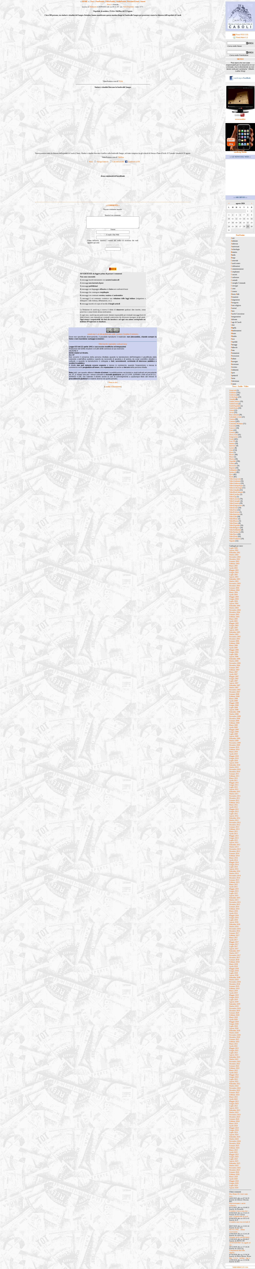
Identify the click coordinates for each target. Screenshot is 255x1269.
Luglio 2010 (233, 761)
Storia (231, 477)
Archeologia (233, 397)
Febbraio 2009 (234, 723)
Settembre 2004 (234, 606)
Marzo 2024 (233, 1123)
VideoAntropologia (236, 486)
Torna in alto (112, 382)
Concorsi (232, 428)
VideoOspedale (128, 7)
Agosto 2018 (233, 975)
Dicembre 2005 (234, 639)
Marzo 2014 (233, 858)
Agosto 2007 (233, 683)
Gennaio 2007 (234, 668)
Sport (231, 474)
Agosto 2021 (233, 1055)
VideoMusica (233, 521)
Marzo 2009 (233, 725)
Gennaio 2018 (234, 960)
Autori (142, 1)
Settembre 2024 (234, 1137)
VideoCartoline (234, 494)
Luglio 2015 (233, 893)
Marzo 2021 (233, 1044)
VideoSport (233, 534)
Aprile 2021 (233, 1046)
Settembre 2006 (234, 659)
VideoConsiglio (234, 501)
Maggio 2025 (234, 1154)
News (92, 1)
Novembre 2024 (235, 1141)
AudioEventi (233, 404)
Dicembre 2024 (234, 1143)
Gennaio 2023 (234, 1093)
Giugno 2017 (233, 944)
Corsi (231, 430)
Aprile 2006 (233, 648)
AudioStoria (233, 408)
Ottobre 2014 (233, 873)
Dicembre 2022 (234, 1090)
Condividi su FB (134, 162)
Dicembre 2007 (234, 692)
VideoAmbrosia (234, 483)
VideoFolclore (234, 512)
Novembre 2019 (235, 1008)
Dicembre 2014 (234, 878)
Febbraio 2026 (234, 1174)
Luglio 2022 (233, 1079)
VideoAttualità (234, 490)
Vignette (232, 541)
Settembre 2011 (234, 792)
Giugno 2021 (233, 1050)
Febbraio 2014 (234, 856)
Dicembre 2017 (234, 958)
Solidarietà (233, 470)
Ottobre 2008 (233, 714)
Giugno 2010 (233, 758)
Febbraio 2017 (234, 935)
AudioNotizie (121, 1)
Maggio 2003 (234, 570)
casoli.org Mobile (240, 152)
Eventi (231, 439)
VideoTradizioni (234, 539)
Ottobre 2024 (233, 1139)
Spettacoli (232, 472)
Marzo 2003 (233, 566)
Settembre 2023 (234, 1110)
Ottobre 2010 (233, 767)
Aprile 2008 (233, 701)
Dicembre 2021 (234, 1064)
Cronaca (232, 432)
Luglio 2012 (233, 814)
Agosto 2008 (233, 710)
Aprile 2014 (233, 860)
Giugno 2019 (233, 997)
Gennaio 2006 (234, 641)
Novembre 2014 (235, 876)
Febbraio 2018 (234, 962)
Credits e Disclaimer (113, 387)
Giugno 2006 (233, 652)
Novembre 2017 (235, 955)
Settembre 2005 (234, 632)
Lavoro (231, 448)
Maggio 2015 (234, 889)
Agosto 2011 (233, 789)
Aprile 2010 (233, 754)
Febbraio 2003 (234, 564)
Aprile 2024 (233, 1126)
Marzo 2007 (233, 672)
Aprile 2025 (233, 1152)
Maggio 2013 (234, 836)
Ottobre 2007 (233, 688)
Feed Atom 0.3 (242, 37)
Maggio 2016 (234, 915)
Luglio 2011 (233, 787)
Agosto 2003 (233, 577)
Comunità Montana (236, 424)
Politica (231, 463)
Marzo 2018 (233, 964)
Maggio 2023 (234, 1101)
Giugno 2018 (233, 971)
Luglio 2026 (233, 1185)
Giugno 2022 (233, 1077)
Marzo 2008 (233, 699)
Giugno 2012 (233, 811)
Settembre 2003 (234, 579)
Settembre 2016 (234, 924)
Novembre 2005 (235, 637)
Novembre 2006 (235, 663)
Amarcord (232, 390)
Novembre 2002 (235, 557)
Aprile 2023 (233, 1099)
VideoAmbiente (234, 481)
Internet (231, 443)
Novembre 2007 (235, 690)
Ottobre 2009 (233, 741)
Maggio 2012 (234, 809)
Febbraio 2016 (234, 909)
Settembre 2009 (234, 738)
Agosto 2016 (233, 922)
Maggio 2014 (234, 862)
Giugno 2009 (233, 732)
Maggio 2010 (234, 756)
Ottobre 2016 (233, 927)
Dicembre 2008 (234, 718)
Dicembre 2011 (234, 798)
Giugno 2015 (233, 891)
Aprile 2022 (233, 1073)
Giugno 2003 (233, 572)
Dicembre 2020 (234, 1037)
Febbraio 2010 (234, 749)
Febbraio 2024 (234, 1121)
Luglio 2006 (233, 654)
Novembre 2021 (235, 1062)
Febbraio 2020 (234, 1015)
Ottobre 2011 (233, 794)
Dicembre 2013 (234, 851)
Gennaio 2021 (234, 1039)
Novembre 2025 (235, 1168)
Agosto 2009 (233, 736)
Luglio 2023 (233, 1106)
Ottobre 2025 (233, 1166)
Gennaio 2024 (234, 1119)
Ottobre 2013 (233, 847)
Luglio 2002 (233, 548)
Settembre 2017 (234, 951)
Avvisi (231, 412)
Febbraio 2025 (234, 1148)
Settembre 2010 (234, 765)
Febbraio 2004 (234, 590)
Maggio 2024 (234, 1128)
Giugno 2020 (233, 1024)
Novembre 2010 (235, 769)
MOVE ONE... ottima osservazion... (237, 1231)
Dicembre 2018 (234, 984)
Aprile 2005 (233, 621)
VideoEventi (233, 508)
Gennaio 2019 (234, 986)
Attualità (232, 399)
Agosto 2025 (233, 1161)
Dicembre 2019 (234, 1011)
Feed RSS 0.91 (242, 35)
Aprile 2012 (233, 807)
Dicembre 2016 (234, 931)
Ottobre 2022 (233, 1086)
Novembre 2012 (235, 823)
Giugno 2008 (233, 705)
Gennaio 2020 (234, 1013)
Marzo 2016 (233, 911)
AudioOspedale (234, 406)
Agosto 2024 (233, 1135)
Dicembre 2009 (234, 745)
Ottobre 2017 (233, 953)
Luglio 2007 (233, 681)
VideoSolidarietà (235, 530)
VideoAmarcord (234, 479)
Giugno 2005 (233, 626)
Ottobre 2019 (233, 1006)
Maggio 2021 (234, 1048)
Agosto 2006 (233, 657)
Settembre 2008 (234, 712)
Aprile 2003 (233, 568)
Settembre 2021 (234, 1057)
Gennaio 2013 (234, 827)
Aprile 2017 (233, 940)
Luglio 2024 (233, 1132)
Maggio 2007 (234, 676)
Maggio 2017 (234, 942)
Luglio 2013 (233, 840)
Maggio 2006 (234, 650)
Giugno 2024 (233, 1130)
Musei (231, 457)
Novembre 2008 (235, 716)
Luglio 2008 (233, 707)
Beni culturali (233, 415)
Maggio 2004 (234, 597)
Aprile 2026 (233, 1179)
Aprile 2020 (233, 1019)
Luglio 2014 (233, 867)
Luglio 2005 (233, 628)
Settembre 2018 (234, 977)
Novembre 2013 (235, 849)
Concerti (232, 426)
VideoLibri (233, 517)
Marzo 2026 (233, 1177)
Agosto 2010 (233, 763)
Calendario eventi (235, 417)
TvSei (121, 81)
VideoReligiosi (234, 528)
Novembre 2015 (235, 902)
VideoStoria (233, 536)
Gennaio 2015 (234, 880)
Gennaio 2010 (234, 747)
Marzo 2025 (233, 1150)
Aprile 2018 (233, 966)
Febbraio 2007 (234, 670)
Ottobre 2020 (233, 1033)
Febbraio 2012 (234, 803)
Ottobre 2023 (233, 1112)
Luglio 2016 (233, 920)
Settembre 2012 (234, 818)
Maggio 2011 (234, 783)
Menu (231, 452)
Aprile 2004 (233, 595)
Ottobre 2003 (233, 581)
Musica (231, 459)
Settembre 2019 (234, 1004)
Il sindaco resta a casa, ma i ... (239, 1211)
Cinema (231, 419)
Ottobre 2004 (233, 608)
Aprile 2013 (233, 834)
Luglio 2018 (233, 973)
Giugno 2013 (233, 838)
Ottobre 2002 (233, 555)
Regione (232, 468)
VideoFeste (233, 510)
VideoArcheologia (235, 488)
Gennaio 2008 (234, 694)
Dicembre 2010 (234, 772)
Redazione (93, 7)
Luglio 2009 (233, 734)
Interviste (232, 446)
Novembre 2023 (235, 1115)
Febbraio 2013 (234, 829)
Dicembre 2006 (234, 665)
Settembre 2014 (234, 871)
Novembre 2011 (235, 796)
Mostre (231, 455)
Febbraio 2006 (234, 643)
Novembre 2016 (235, 929)
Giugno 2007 (233, 679)
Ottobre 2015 (233, 900)
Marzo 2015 (233, 884)
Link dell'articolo (118, 162)
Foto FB (232, 441)
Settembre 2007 (234, 685)
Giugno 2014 (233, 865)
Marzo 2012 (233, 805)
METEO (240, 59)
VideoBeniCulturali (236, 492)
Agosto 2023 (233, 1108)
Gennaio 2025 (234, 1146)
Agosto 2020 (233, 1028)
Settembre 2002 (234, 553)
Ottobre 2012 (233, 820)
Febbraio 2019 (234, 988)
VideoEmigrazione (235, 505)
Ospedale (232, 461)
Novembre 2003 (235, 583)
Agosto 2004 (233, 603)
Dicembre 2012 (234, 825)
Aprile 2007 (233, 674)
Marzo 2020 (233, 1017)
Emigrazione (233, 437)
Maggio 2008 (234, 703)
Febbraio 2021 (234, 1042)
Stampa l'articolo (102, 162)
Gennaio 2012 (234, 800)
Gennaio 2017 (234, 933)
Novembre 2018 (235, 982)
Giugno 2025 (233, 1157)
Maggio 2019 (234, 995)
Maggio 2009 (234, 730)
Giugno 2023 (233, 1104)
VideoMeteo (233, 519)
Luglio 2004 (233, 601)
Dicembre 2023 (234, 1117)
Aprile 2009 (233, 727)
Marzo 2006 (233, 645)
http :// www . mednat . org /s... (240, 1258)
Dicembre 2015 (234, 904)
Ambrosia (232, 395)
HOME (85, 1)
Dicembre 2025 (234, 1170)
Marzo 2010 (233, 752)
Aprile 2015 (233, 887)
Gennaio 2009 (234, 721)
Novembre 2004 (235, 610)
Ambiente (232, 393)
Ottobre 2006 (233, 661)
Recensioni (233, 466)
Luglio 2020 (233, 1026)
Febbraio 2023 (234, 1095)
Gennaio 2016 (234, 907)
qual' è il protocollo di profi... (239, 1216)
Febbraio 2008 (234, 696)
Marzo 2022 (233, 1070)
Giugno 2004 (233, 599)
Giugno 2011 (233, 785)
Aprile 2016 (233, 913)
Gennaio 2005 (234, 614)
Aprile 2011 (233, 780)
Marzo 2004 (233, 592)
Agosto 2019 (233, 1002)
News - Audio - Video (240, 386)
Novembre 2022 (235, 1088)
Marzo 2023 (233, 1097)
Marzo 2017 (233, 938)
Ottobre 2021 (233, 1059)
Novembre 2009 (235, 743)
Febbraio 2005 (234, 617)
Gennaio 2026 (234, 1172)
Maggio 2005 (234, 623)
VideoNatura (233, 523)
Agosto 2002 (233, 550)
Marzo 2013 (233, 831)
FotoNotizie (100, 1)
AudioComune (234, 401)
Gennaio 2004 (234, 588)
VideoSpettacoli (234, 532)
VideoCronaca (234, 503)
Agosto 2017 (233, 949)
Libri (231, 450)
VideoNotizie (110, 1)
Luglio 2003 (233, 575)
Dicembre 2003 (234, 586)
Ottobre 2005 (233, 634)
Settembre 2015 (234, 898)
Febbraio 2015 (234, 882)
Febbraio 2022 (234, 1068)
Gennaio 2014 (234, 853)
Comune (232, 421)
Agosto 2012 (233, 816)
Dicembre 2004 (234, 612)
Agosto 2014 (233, 869)
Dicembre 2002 (234, 559)
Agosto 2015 (233, 896)
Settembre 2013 (234, 845)
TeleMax (121, 157)
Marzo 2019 (233, 991)
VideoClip (232, 497)
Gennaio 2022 (234, 1066)
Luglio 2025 (233, 1159)
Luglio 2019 (233, 1000)
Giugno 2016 (233, 918)
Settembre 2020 (234, 1031)
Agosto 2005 (233, 630)
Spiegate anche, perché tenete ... (240, 1237)
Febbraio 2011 (234, 776)
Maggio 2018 (234, 969)
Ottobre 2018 (233, 980)
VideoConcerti (234, 499)
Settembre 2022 (234, 1084)
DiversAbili (233, 435)
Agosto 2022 (233, 1081)
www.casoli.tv (240, 119)
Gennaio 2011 (234, 774)
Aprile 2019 (233, 993)
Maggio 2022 (234, 1075)
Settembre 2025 (234, 1163)
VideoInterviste (234, 514)
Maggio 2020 (234, 1022)
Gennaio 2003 (234, 561)
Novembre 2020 (235, 1035)
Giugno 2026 (233, 1183)
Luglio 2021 (233, 1053)
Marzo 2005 (233, 619)
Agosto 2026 (233, 1188)
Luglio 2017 (233, 946)
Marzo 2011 (233, 778)
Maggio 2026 (234, 1181)
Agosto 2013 (233, 842)
